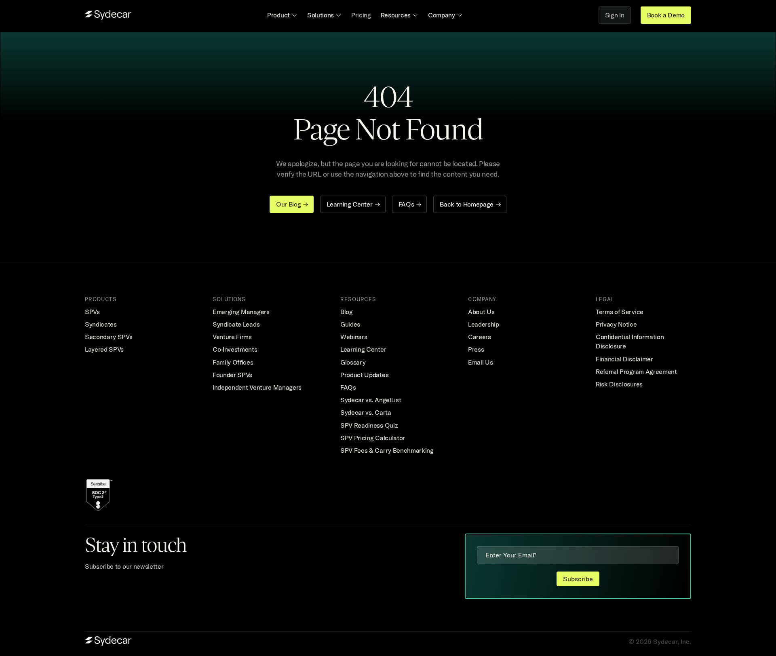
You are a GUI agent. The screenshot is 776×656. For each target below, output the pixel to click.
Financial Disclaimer (624, 359)
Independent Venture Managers (257, 387)
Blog (346, 312)
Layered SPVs (104, 349)
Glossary (352, 362)
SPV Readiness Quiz (369, 425)
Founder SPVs (232, 375)
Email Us (480, 362)
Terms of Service (619, 312)
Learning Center (363, 349)
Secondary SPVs (109, 337)
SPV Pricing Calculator (372, 438)
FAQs (348, 387)
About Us (481, 312)
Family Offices (233, 362)
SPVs (92, 312)
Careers (479, 337)
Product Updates (364, 375)
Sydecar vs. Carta (365, 412)
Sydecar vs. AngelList (370, 400)
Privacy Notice (616, 324)
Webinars (353, 337)
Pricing (361, 15)
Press (476, 349)
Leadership (483, 324)
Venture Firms (232, 337)
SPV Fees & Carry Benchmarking (387, 450)
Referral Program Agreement (636, 371)
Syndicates (101, 324)
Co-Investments (235, 349)
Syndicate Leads (236, 324)
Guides (350, 324)
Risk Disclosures (619, 384)
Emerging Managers (241, 312)
